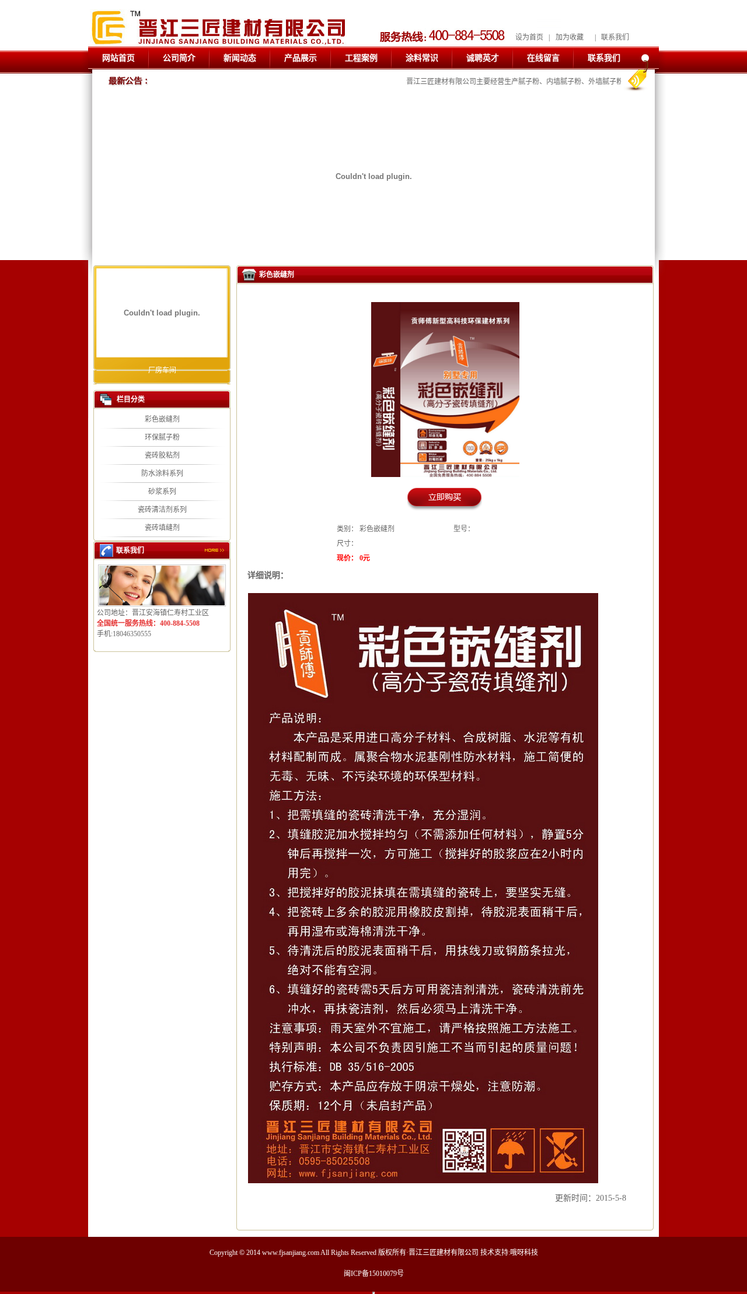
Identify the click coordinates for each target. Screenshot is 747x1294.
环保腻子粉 (162, 437)
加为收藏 (570, 37)
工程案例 (361, 58)
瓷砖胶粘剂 (162, 455)
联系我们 (615, 37)
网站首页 (118, 58)
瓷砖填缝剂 (162, 528)
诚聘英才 (482, 58)
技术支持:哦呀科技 (509, 1253)
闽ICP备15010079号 (374, 1274)
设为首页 (529, 37)
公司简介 (179, 58)
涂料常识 (422, 58)
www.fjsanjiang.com (290, 1253)
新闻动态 (240, 58)
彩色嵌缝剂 (162, 419)
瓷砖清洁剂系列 (162, 510)
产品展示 (300, 58)
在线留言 (543, 58)
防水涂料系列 (162, 473)
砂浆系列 (162, 492)
